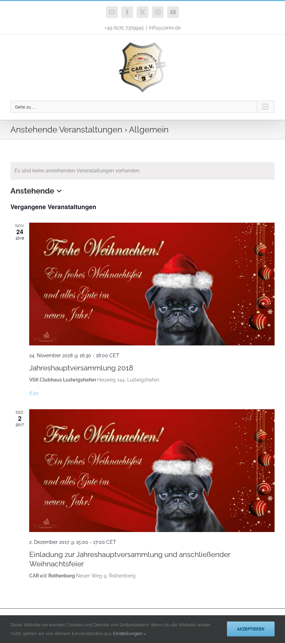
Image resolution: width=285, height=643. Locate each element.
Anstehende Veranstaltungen (66, 130)
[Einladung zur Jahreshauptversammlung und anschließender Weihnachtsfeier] (152, 470)
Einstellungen (128, 633)
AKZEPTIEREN (250, 629)
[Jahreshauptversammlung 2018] (152, 284)
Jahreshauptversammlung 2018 (81, 367)
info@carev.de (165, 28)
